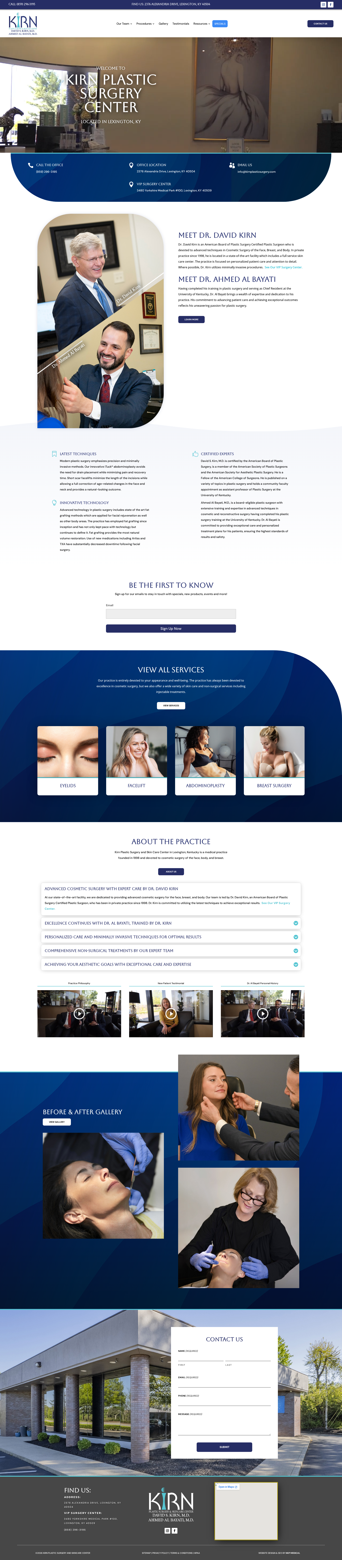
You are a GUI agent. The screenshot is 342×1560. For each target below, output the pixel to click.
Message (190, 1414)
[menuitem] (124, 23)
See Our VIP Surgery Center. (283, 267)
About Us (171, 871)
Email (109, 605)
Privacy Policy (160, 1553)
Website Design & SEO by (279, 1553)
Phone (188, 1395)
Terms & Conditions (181, 1553)
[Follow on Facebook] (330, 4)
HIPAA (197, 1553)
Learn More (191, 319)
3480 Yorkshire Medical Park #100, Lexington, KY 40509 (174, 190)
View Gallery (57, 1122)
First (181, 1365)
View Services (171, 705)
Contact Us (320, 23)
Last (229, 1365)
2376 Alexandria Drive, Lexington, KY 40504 (177, 4)
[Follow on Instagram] (323, 4)
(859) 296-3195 (26, 4)
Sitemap (146, 1553)
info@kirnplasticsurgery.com (257, 172)
